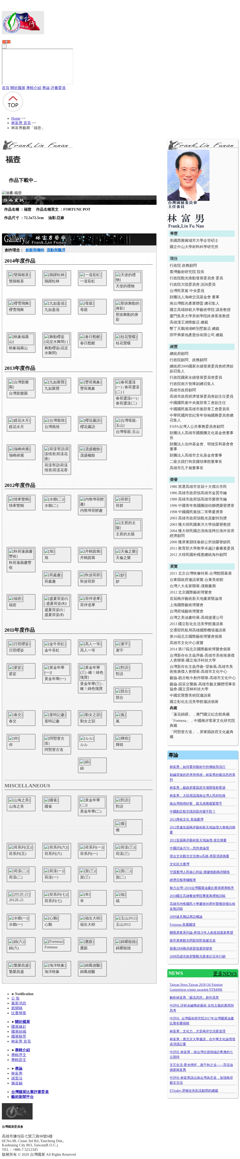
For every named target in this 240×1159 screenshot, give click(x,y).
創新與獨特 (35, 250)
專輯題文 (18, 1060)
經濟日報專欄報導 (183, 880)
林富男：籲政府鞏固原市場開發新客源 (197, 787)
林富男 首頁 (21, 123)
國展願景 (18, 1036)
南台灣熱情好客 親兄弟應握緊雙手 (196, 803)
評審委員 (58, 88)
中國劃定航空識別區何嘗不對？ (193, 811)
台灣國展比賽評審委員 (30, 1092)
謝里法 (16, 1078)
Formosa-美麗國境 (182, 924)
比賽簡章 (18, 1013)
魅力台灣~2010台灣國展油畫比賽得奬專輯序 (202, 888)
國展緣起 (18, 1027)
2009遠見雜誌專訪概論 (186, 916)
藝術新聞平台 (22, 1097)
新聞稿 (16, 1008)
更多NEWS (225, 973)
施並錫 (16, 1083)
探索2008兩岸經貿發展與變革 (191, 948)
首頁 (5, 88)
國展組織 (18, 1031)
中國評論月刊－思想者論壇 (189, 848)
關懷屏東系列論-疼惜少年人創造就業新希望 (201, 932)
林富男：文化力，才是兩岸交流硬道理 (197, 1031)
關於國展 (17, 88)
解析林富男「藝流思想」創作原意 (194, 997)
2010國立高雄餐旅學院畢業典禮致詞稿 (197, 896)
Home (15, 118)
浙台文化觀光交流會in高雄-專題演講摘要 (199, 856)
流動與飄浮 (56, 250)
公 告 (15, 998)
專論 (46, 88)
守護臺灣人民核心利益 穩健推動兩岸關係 (200, 872)
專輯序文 (18, 1055)
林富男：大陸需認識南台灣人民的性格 (197, 795)
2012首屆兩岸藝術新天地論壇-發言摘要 (198, 840)
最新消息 (18, 1003)
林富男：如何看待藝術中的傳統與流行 (197, 767)
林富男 (16, 1073)
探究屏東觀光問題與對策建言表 (193, 940)
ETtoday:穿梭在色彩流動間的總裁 (194, 1090)
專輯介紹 (33, 88)
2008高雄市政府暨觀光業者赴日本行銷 (197, 956)
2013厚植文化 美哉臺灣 (186, 819)
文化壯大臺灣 (179, 864)
